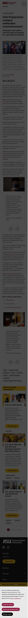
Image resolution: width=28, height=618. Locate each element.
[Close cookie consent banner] (25, 590)
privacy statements (15, 598)
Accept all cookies (8, 604)
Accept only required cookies (11, 609)
